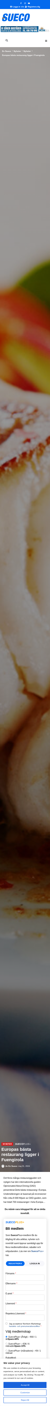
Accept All (25, 1385)
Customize (25, 1392)
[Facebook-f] (21, 3)
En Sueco (6, 51)
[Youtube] (29, 3)
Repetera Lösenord (16, 1313)
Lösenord (11, 1303)
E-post (9, 1293)
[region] (25, 1382)
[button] (46, 40)
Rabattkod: (11, 1358)
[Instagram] (25, 3)
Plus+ (37, 1251)
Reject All (25, 1400)
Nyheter (17, 51)
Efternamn (11, 1283)
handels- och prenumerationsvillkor (24, 1326)
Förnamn (11, 1273)
